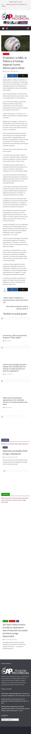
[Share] (12, 75)
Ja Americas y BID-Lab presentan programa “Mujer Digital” (15, 336)
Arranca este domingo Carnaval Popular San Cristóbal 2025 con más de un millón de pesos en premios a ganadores (14, 367)
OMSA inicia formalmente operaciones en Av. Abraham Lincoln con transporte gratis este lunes (15, 401)
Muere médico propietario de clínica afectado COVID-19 (17, 308)
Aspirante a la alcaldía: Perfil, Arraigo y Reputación (15, 452)
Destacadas (6, 54)
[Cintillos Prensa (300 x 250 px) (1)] (15, 471)
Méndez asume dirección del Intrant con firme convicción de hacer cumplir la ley (16, 5)
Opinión (5, 447)
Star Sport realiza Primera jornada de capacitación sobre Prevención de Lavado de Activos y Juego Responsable (15, 630)
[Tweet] (23, 75)
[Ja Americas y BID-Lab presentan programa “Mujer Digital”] (15, 319)
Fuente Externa (15, 71)
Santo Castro (15, 457)
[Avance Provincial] (3, 28)
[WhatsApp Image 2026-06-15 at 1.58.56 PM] (13, 417)
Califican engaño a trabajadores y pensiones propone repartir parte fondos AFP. (15, 300)
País (17, 621)
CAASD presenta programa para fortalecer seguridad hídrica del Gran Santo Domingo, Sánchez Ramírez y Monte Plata (15, 708)
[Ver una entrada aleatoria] (28, 28)
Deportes (5, 621)
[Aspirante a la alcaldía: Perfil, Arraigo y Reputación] (15, 444)
